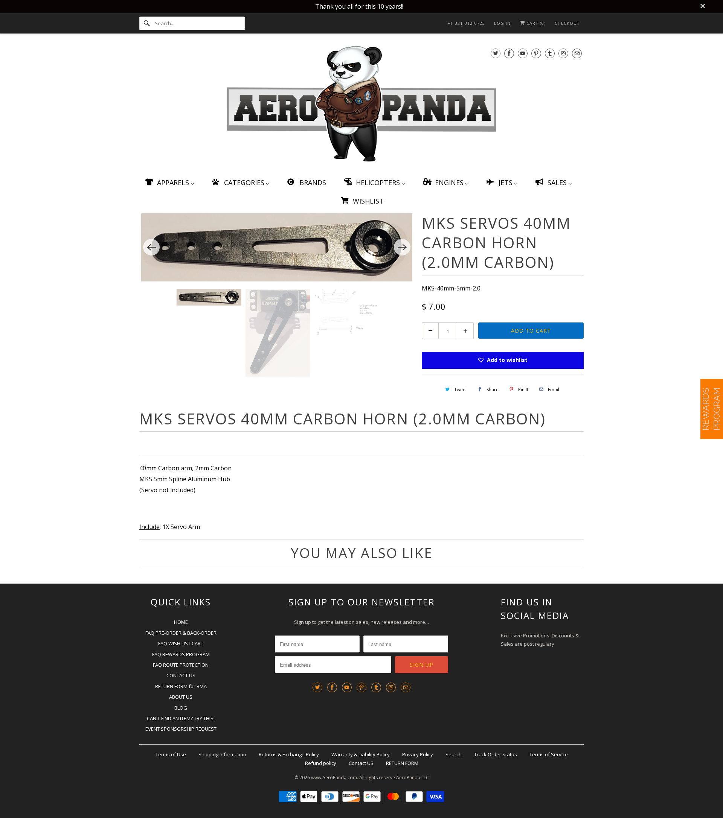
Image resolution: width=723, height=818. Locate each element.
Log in (502, 23)
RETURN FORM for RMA (181, 686)
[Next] (402, 247)
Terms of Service (548, 754)
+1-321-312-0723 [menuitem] (466, 23)
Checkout (567, 23)
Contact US (361, 763)
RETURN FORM (402, 763)
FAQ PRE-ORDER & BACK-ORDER (181, 632)
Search (453, 754)
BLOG (180, 707)
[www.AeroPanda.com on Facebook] (509, 53)
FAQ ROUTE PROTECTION (181, 664)
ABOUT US (180, 696)
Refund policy (320, 763)
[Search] (146, 23)
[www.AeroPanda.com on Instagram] (563, 53)
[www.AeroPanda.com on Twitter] (495, 53)
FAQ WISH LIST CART (180, 643)
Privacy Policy (417, 754)
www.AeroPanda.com (334, 777)
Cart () (535, 23)
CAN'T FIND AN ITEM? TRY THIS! (181, 718)
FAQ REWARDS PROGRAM (181, 654)
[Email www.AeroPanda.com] (577, 53)
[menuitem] (169, 182)
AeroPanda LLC (412, 777)
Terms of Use (171, 754)
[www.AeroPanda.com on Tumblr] (550, 53)
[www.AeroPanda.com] (361, 105)
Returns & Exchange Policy (289, 754)
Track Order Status (495, 754)
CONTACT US (180, 675)
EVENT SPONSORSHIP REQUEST (181, 728)
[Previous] (151, 247)
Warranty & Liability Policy (360, 754)
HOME (181, 622)
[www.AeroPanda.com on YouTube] (523, 53)
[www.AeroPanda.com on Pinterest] (536, 53)
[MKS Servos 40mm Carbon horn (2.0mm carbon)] (276, 247)
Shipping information (222, 754)
